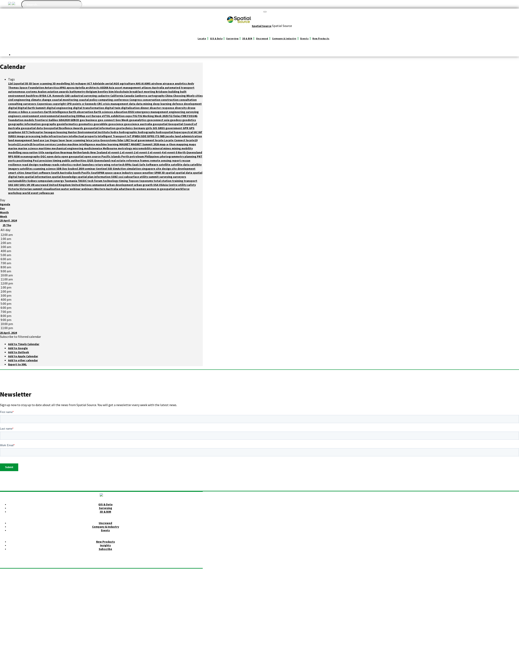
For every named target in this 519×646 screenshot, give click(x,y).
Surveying (232, 38)
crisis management (116, 104)
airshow (157, 83)
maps (192, 144)
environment (31, 116)
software (45, 172)
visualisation (52, 189)
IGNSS (12, 136)
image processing (29, 136)
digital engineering (59, 108)
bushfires (32, 95)
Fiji (170, 116)
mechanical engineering (67, 148)
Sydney (32, 181)
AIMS (147, 83)
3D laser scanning (41, 83)
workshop (15, 193)
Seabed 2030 (76, 168)
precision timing (50, 160)
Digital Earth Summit (32, 108)
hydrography (147, 132)
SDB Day (62, 168)
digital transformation (89, 108)
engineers (15, 116)
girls (149, 128)
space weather (144, 172)
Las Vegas (52, 140)
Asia (112, 87)
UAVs (23, 185)
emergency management (152, 112)
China (169, 95)
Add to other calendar (23, 360)
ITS (157, 136)
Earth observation (81, 112)
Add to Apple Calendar (23, 356)
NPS (11, 156)
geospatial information (100, 128)
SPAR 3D (159, 172)
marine (13, 148)
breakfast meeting (143, 91)
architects (93, 87)
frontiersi (41, 120)
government (174, 128)
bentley (103, 91)
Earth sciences (104, 112)
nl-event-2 (129, 152)
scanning (39, 168)
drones (13, 112)
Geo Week (122, 120)
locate (159, 140)
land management (20, 140)
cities (199, 95)
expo (129, 116)
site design (164, 168)
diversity (181, 108)
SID (110, 168)
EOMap (81, 116)
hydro (114, 132)
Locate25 (26, 144)
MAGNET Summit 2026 (145, 144)
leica (89, 140)
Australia (158, 87)
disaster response (162, 108)
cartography (156, 95)
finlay (177, 116)
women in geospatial (161, 189)
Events (304, 38)
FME (184, 116)
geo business (89, 120)
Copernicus (45, 104)
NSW (17, 156)
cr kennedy (89, 104)
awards (64, 91)
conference (121, 100)
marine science (28, 148)
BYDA (43, 95)
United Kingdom (60, 185)
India (44, 136)
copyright (59, 104)
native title (37, 152)
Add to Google (18, 348)
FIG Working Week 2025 (153, 116)
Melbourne (110, 148)
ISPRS (151, 136)
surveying (166, 177)
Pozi (36, 160)
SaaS (135, 164)
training (178, 181)
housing (62, 132)
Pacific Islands (111, 156)
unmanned (99, 185)
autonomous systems (23, 91)
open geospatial (72, 156)
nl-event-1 (115, 152)
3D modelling (62, 83)
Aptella (80, 87)
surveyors (179, 177)
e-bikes (23, 112)
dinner (145, 108)
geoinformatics (67, 124)
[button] (20, 337)
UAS (11, 185)
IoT (129, 136)
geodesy (176, 120)
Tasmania (71, 181)
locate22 (14, 144)
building (174, 91)
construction (170, 100)
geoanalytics (138, 120)
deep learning (162, 104)
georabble (100, 124)
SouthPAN (98, 172)
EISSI (131, 112)
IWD (162, 136)
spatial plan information (94, 177)
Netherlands (81, 152)
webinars (87, 189)
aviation (53, 91)
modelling (15, 152)
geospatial (160, 124)
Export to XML (17, 364)
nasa (25, 152)
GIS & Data (216, 38)
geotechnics (124, 128)
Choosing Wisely (184, 95)
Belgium (92, 91)
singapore (149, 168)
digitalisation (130, 108)
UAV (16, 185)
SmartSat (32, 172)
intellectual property (83, 136)
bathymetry (78, 91)
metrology (125, 148)
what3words (127, 189)
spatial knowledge (64, 177)
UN (33, 185)
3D (27, 83)
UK (29, 185)
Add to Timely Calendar (23, 344)
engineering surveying (184, 112)
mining (176, 148)
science (51, 168)
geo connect (106, 120)
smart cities (16, 172)
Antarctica (52, 87)
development (193, 104)
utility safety (187, 185)
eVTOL (106, 116)
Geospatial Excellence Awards (63, 128)
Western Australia (106, 189)
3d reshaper (79, 83)
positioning (24, 160)
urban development (120, 185)
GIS (155, 128)
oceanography (30, 156)
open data (54, 156)
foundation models (21, 120)
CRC (100, 104)
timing (124, 181)
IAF (200, 132)
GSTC (25, 132)
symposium (45, 181)
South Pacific (82, 172)
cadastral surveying (84, 95)
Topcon (134, 181)
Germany (139, 128)
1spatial (19, 83)
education (121, 112)
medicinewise (93, 148)
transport (190, 181)
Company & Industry (284, 38)
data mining (144, 104)
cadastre (104, 95)
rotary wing (102, 164)
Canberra (141, 95)
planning (190, 156)
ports (12, 160)
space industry (123, 172)
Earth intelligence (56, 112)
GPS (191, 128)
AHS (138, 83)
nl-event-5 (171, 152)
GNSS (161, 128)
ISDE (143, 136)
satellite (165, 164)
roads (55, 164)
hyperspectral (184, 132)
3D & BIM (247, 38)
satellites (26, 168)
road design (30, 164)
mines (167, 148)
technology (111, 181)
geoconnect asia (158, 120)
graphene (15, 132)
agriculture (128, 83)
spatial (170, 172)
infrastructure (58, 136)
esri (89, 116)
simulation (134, 168)
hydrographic (128, 132)
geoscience (116, 124)
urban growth (143, 185)
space (109, 172)
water (65, 189)
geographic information (24, 124)
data (132, 104)
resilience (15, 164)
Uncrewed (262, 38)
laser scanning (76, 140)
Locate (202, 38)
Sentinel (102, 168)
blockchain (122, 91)
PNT (199, 156)
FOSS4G (192, 116)
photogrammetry (172, 156)
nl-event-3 (143, 152)
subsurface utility (136, 177)
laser (62, 140)
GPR (186, 128)
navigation (52, 152)
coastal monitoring (65, 100)
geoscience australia (138, 124)
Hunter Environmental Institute (89, 132)
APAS (62, 87)
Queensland (102, 160)
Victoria (13, 189)
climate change (41, 100)
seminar (90, 168)
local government (143, 140)
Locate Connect (175, 140)
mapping (182, 144)
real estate (118, 160)
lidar (120, 140)
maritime (45, 148)
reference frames (138, 160)
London (62, 144)
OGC (43, 156)
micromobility (142, 148)
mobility (187, 148)
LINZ (127, 140)
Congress (136, 100)
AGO (117, 83)
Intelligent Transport (112, 136)
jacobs (170, 136)
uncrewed (42, 185)
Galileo (53, 120)
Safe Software (149, 164)
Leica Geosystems (105, 140)
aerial (109, 83)
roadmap (45, 164)
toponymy (146, 181)
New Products (320, 38)
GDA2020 (64, 120)
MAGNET (125, 144)
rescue (185, 160)
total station (163, 181)
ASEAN (104, 87)
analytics (181, 83)
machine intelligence (81, 144)
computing (106, 100)
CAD (67, 95)
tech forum (95, 181)
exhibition (118, 116)
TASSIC (82, 181)
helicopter (36, 132)
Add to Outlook (18, 352)
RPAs (128, 164)
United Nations (81, 185)
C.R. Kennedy (56, 95)
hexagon (50, 132)
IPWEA (136, 136)
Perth (125, 156)
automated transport (179, 87)
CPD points (74, 104)
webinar (75, 189)
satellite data (180, 164)
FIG (135, 116)
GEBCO (75, 120)
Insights (105, 545)
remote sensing (161, 160)
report (176, 160)
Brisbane (162, 91)
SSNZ (114, 177)
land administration (188, 136)
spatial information (38, 177)
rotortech (118, 164)
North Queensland (190, 152)
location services (45, 144)
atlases (147, 87)
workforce (182, 189)
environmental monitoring (58, 116)
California (117, 95)
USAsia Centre (168, 185)
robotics (66, 164)
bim (111, 91)
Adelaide (99, 83)
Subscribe (105, 549)
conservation (152, 100)
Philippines (152, 156)
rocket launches (83, 164)
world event (30, 193)
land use (39, 140)
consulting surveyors (22, 104)
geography (49, 124)
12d (10, 83)
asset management (128, 87)
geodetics (189, 120)
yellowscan (46, 193)
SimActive (120, 168)
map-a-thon (168, 144)
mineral (157, 148)
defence (178, 104)
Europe (97, 116)
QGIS (90, 160)
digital (13, 108)
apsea (70, 87)
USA (156, 185)
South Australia (62, 172)
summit (154, 177)
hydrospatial (165, 132)
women (141, 189)
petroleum (137, 156)
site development (183, 168)
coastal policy (88, 100)
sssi (121, 177)
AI (142, 83)
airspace (169, 83)
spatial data (184, 172)
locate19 (191, 140)
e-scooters (36, 112)
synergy (58, 181)
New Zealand (99, 152)
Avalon (42, 91)
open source (92, 156)
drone (191, 108)
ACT (90, 83)
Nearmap (66, 152)
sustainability (17, 181)
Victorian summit (31, 189)
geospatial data (32, 128)
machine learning (107, 144)
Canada (129, 95)
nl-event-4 (157, 152)
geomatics (85, 124)
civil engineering (19, 100)
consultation (188, 100)
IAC (196, 132)
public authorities (74, 160)
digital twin (113, 108)
